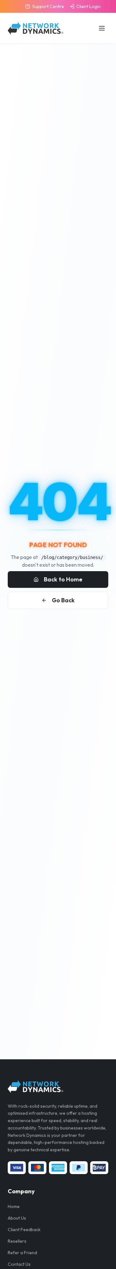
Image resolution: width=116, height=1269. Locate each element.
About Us (17, 1218)
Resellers (17, 1241)
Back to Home (63, 579)
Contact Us (19, 1264)
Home (14, 1206)
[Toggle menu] (101, 28)
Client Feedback (24, 1229)
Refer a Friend (22, 1253)
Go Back (63, 600)
